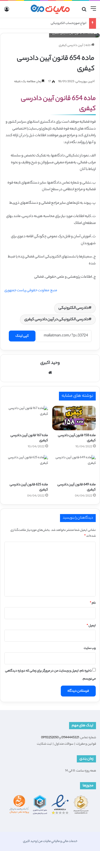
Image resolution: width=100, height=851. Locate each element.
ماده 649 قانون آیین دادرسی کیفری (76, 487)
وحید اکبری (50, 363)
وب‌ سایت (90, 648)
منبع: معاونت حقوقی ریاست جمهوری (30, 290)
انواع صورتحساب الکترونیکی (68, 23)
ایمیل (91, 625)
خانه (88, 45)
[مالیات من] (50, 9)
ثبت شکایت (44, 744)
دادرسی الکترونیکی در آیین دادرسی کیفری (56, 319)
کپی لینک (22, 336)
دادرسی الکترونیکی (73, 308)
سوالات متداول (63, 744)
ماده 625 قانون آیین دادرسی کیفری (29, 487)
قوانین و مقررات (86, 744)
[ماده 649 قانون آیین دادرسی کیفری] (74, 467)
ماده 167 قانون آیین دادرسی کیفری (29, 438)
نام (93, 603)
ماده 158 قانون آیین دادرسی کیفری (77, 438)
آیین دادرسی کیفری (71, 45)
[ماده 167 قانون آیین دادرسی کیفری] (26, 418)
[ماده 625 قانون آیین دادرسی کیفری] (26, 467)
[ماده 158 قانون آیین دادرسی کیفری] (74, 418)
